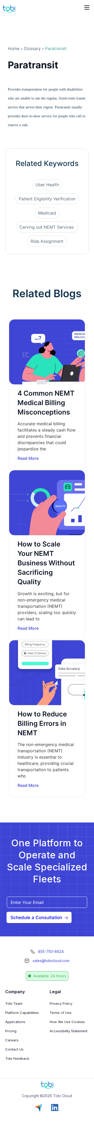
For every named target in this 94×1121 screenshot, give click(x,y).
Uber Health (47, 184)
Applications (15, 1022)
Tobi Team (13, 1003)
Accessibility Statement (68, 1031)
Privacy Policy (61, 1003)
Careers (12, 1040)
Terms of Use (61, 1012)
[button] (87, 7)
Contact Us (14, 1049)
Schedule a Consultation (36, 917)
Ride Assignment (47, 241)
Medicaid (47, 213)
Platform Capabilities (22, 1012)
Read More (28, 458)
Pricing (10, 1031)
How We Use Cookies (67, 1022)
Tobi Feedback (17, 1058)
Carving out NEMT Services (47, 227)
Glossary (32, 48)
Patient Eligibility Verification (47, 198)
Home (13, 48)
